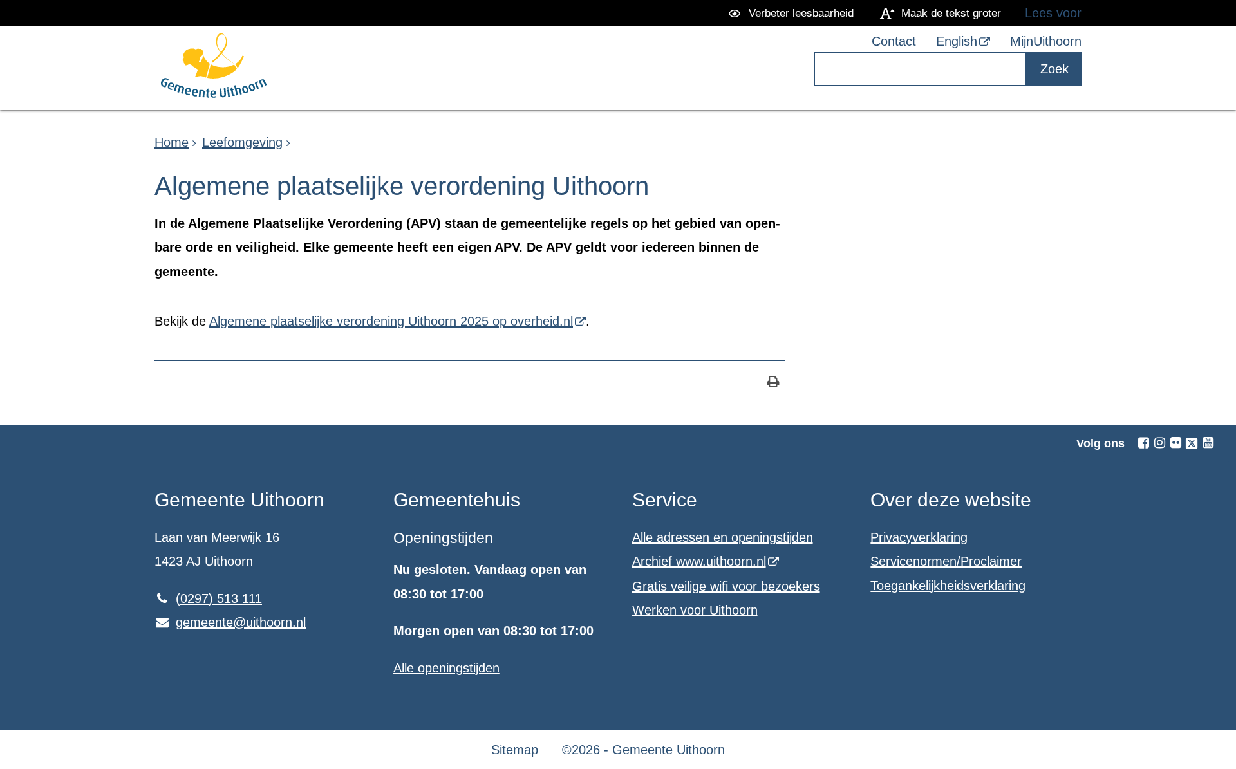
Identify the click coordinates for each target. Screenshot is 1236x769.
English (956, 41)
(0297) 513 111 (208, 598)
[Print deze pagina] (773, 383)
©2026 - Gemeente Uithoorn (643, 750)
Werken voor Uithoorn (695, 610)
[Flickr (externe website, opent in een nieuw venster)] (1175, 443)
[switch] (793, 13)
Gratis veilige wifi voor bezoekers (726, 586)
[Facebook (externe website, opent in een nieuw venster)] (1143, 443)
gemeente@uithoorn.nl (230, 622)
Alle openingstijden (446, 668)
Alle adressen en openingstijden (722, 537)
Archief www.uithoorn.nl (699, 561)
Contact (894, 41)
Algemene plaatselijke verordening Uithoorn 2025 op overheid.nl (391, 321)
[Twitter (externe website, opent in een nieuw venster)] (1191, 443)
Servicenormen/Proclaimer (946, 561)
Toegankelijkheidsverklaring (947, 586)
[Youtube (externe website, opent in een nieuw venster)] (1208, 443)
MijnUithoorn (1046, 41)
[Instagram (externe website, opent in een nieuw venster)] (1159, 443)
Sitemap (514, 750)
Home (171, 142)
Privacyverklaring (919, 537)
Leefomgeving (242, 142)
